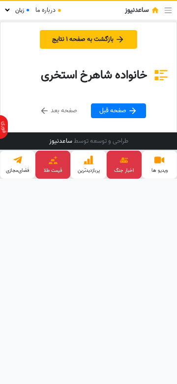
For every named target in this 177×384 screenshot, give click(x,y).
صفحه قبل (113, 110)
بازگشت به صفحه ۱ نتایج (83, 39)
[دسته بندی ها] (168, 10)
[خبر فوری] (4, 127)
